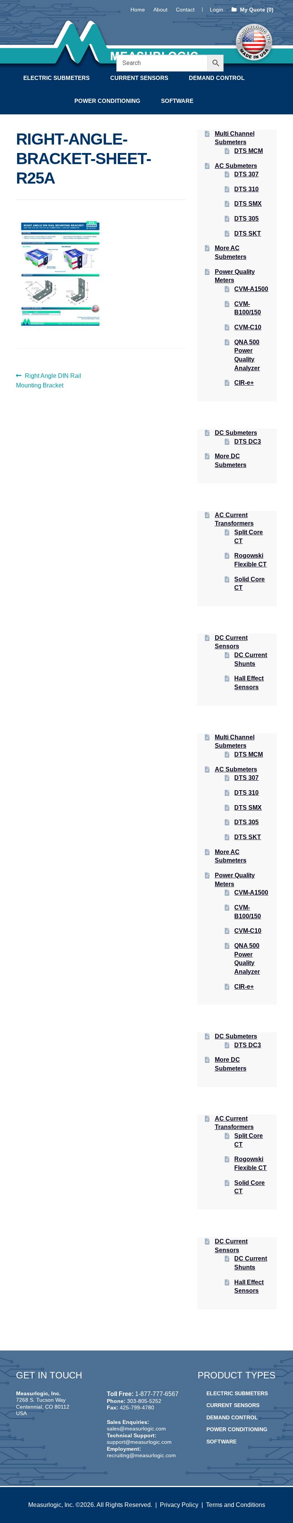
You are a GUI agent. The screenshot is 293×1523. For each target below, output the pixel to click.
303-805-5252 (144, 1401)
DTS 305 (246, 218)
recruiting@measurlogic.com (141, 1455)
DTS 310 (246, 189)
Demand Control (217, 78)
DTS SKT (247, 233)
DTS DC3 (247, 441)
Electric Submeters (56, 78)
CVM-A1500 (251, 289)
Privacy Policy (179, 1505)
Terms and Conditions (235, 1505)
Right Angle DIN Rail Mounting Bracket (48, 380)
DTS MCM (248, 151)
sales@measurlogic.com (136, 1428)
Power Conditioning (107, 101)
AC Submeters (236, 166)
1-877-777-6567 (157, 1394)
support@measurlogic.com (139, 1442)
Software (177, 101)
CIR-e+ (244, 382)
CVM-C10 (247, 327)
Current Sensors (139, 78)
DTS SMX (248, 203)
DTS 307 (246, 174)
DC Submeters (236, 433)
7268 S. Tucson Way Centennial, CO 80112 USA (42, 1406)
